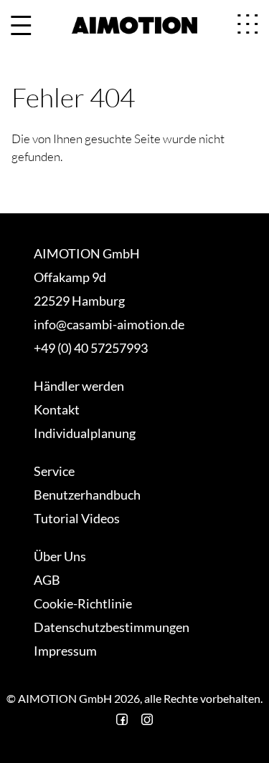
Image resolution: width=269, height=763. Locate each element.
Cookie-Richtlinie (83, 603)
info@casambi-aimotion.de (109, 324)
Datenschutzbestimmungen (111, 627)
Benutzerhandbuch (87, 494)
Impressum (65, 650)
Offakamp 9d (70, 277)
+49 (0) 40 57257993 (91, 348)
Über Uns (60, 556)
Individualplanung (85, 433)
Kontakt (57, 409)
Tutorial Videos (77, 518)
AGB (47, 580)
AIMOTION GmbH (87, 253)
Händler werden (79, 386)
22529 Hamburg (79, 300)
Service (54, 471)
